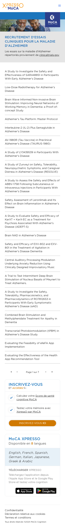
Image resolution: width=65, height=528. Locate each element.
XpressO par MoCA (28, 411)
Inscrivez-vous (32, 423)
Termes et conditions (18, 517)
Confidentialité (14, 510)
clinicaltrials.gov (49, 55)
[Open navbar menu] (60, 5)
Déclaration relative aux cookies (25, 514)
